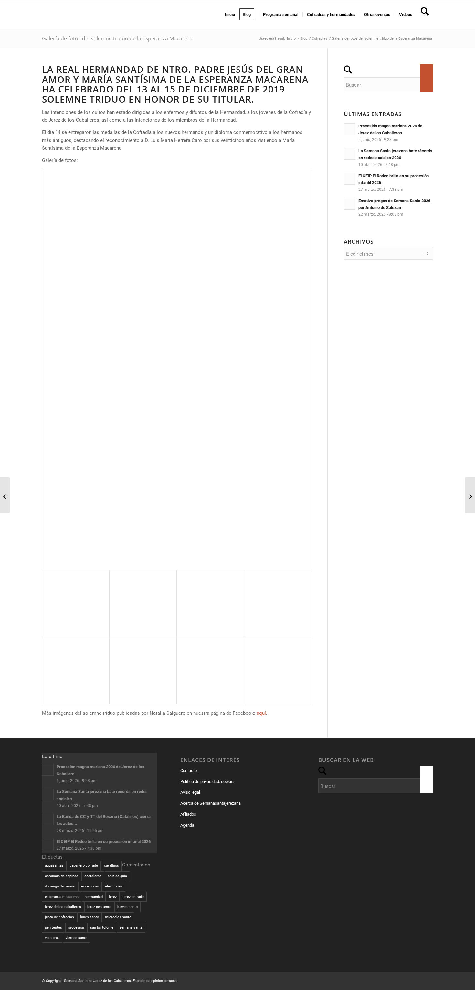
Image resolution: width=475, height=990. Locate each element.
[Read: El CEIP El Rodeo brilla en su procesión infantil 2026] (349, 179)
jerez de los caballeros (63, 907)
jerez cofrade (133, 897)
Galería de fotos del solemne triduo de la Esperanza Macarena (118, 38)
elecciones (113, 886)
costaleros (92, 876)
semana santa (131, 927)
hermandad (94, 897)
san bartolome (101, 927)
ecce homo (90, 886)
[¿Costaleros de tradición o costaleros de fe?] (5, 495)
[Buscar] (425, 14)
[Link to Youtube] (428, 980)
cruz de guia (117, 876)
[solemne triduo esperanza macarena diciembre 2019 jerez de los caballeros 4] (142, 670)
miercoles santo (118, 917)
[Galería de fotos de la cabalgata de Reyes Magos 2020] (470, 495)
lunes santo (89, 917)
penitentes (53, 927)
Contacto (188, 770)
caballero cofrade (84, 866)
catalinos (111, 866)
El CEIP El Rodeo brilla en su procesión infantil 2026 (104, 841)
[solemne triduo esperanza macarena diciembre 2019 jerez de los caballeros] (176, 369)
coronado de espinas (61, 876)
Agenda (187, 825)
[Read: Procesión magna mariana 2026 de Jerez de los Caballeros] (349, 129)
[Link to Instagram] (418, 980)
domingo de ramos (60, 886)
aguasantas (54, 866)
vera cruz (52, 938)
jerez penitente (99, 907)
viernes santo (76, 938)
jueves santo (127, 907)
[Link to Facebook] (399, 980)
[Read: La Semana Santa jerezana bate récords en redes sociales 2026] (349, 154)
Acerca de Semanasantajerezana (210, 803)
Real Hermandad (100, 69)
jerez (113, 897)
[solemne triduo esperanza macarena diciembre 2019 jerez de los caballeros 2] (277, 670)
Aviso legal (190, 792)
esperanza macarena (62, 897)
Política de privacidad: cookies (208, 781)
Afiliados (188, 814)
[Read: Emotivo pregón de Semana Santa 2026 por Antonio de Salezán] (349, 204)
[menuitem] (230, 14)
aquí (261, 713)
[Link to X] (409, 980)
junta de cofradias (59, 917)
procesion (76, 927)
